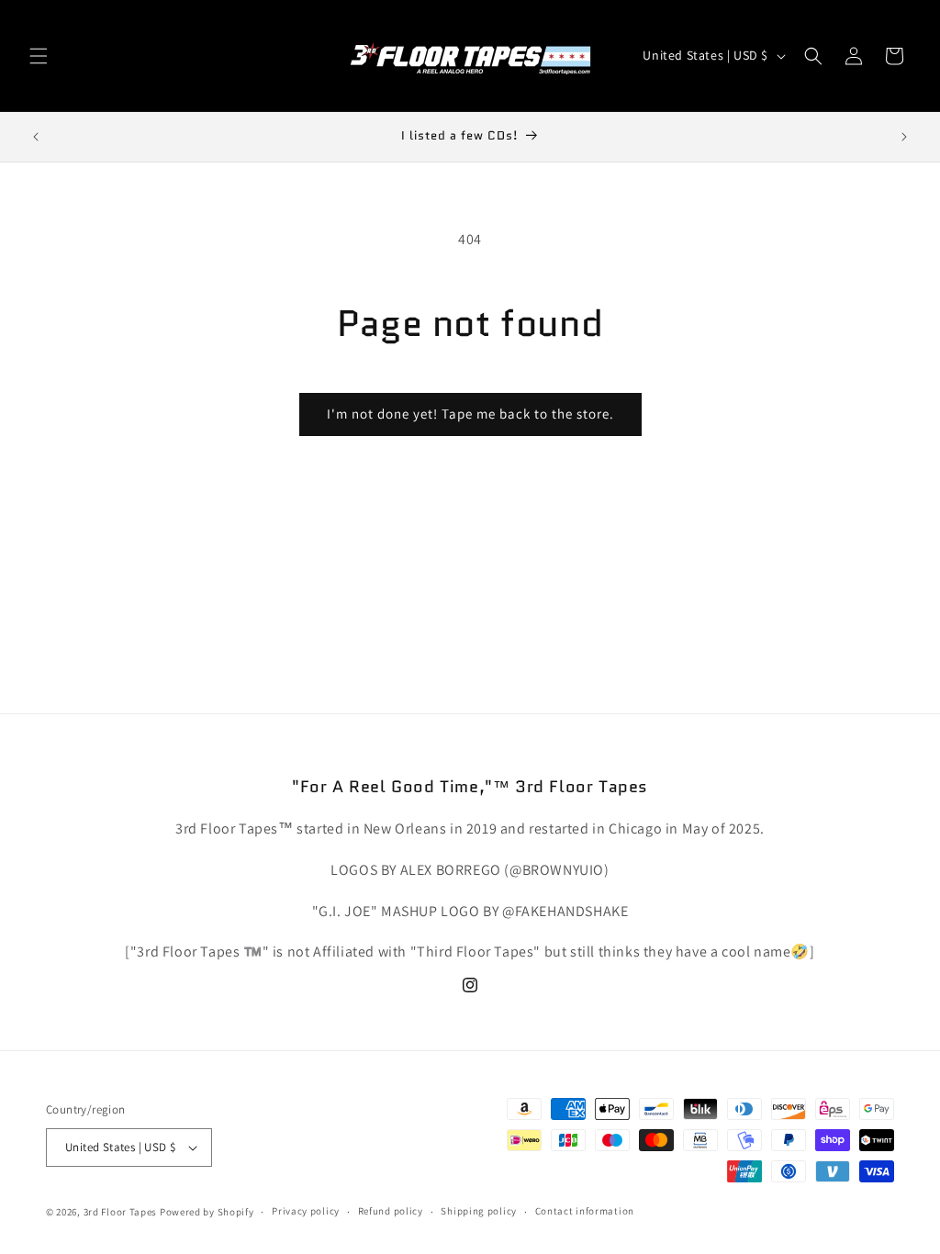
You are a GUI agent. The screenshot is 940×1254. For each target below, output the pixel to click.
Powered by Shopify (207, 1211)
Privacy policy (306, 1210)
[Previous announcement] (36, 136)
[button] (38, 56)
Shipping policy (479, 1210)
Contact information (584, 1210)
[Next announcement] (904, 136)
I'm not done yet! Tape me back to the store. (470, 413)
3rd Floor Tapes (121, 1211)
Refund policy (390, 1210)
